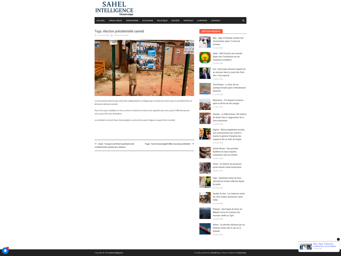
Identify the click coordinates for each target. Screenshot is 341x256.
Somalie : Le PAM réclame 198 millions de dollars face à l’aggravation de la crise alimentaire (229, 117)
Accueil (101, 20)
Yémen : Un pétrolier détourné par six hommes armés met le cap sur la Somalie (229, 227)
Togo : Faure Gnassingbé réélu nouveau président (168, 143)
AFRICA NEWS (115, 20)
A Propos (202, 20)
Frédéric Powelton (121, 35)
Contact (215, 20)
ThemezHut (241, 252)
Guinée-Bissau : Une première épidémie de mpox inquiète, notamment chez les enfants (225, 151)
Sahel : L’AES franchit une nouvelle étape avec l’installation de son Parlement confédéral (227, 56)
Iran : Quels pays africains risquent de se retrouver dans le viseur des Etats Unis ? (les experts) (229, 72)
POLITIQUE (162, 20)
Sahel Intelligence (116, 252)
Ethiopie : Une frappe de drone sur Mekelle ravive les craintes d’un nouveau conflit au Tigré (227, 212)
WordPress (215, 252)
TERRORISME (132, 20)
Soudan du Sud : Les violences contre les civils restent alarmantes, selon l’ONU (229, 196)
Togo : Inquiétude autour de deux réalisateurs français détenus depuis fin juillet (228, 181)
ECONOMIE (147, 20)
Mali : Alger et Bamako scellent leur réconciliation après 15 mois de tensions (228, 41)
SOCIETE (175, 20)
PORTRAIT (188, 20)
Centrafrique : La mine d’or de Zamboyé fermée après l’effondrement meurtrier (229, 87)
